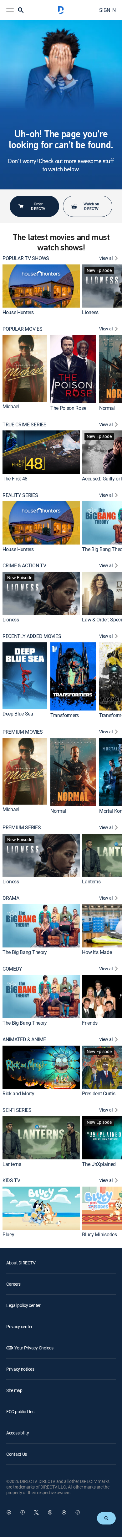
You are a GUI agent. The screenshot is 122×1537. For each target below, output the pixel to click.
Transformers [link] (64, 715)
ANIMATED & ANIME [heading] (24, 1039)
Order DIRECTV (38, 206)
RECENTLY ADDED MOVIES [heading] (32, 636)
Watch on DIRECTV (91, 206)
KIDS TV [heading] (11, 1180)
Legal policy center (23, 1305)
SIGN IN (107, 10)
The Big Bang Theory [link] (25, 952)
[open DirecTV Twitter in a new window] (36, 1512)
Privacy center (19, 1326)
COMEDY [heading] (12, 969)
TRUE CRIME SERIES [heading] (25, 424)
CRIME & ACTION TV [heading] (24, 565)
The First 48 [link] (15, 478)
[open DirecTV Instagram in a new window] (50, 1512)
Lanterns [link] (91, 881)
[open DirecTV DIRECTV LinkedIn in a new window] (8, 1512)
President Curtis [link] (98, 1093)
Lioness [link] (90, 312)
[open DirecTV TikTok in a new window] (77, 1512)
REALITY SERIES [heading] (20, 495)
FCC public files (20, 1411)
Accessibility (17, 1433)
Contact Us (16, 1454)
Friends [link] (90, 1022)
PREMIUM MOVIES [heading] (23, 732)
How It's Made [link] (97, 952)
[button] (10, 10)
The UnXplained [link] (99, 1164)
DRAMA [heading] (11, 898)
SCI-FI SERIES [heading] (17, 1110)
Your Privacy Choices (33, 1348)
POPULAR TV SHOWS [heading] (26, 258)
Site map (14, 1390)
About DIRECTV (20, 1263)
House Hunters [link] (18, 312)
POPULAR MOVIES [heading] (23, 329)
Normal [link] (107, 407)
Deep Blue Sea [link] (18, 714)
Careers (13, 1284)
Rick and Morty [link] (18, 1093)
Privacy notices (20, 1369)
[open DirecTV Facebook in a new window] (22, 1512)
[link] (41, 286)
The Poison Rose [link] (68, 407)
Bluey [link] (8, 1234)
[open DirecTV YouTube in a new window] (63, 1512)
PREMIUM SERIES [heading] (22, 827)
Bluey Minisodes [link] (99, 1234)
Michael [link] (11, 406)
